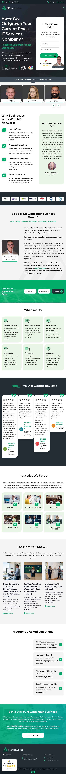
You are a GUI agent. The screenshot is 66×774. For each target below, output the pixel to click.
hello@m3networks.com (52, 760)
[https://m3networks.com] (11, 7)
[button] (63, 7)
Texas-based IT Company (16, 483)
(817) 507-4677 (40, 268)
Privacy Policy (53, 769)
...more (12, 613)
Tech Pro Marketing (43, 769)
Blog (5, 2)
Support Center (14, 2)
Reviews (5, 758)
